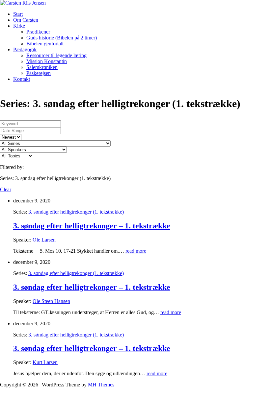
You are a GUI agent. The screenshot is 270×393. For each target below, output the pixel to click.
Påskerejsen (38, 73)
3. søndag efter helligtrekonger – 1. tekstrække (91, 225)
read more (135, 251)
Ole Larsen (44, 240)
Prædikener (38, 32)
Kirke (19, 26)
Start (18, 14)
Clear (5, 189)
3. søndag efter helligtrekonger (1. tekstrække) (76, 212)
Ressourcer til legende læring (56, 55)
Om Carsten (25, 20)
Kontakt (21, 79)
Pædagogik (25, 49)
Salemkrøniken (42, 67)
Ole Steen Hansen (51, 301)
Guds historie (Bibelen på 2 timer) (61, 37)
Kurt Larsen (45, 362)
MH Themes (101, 384)
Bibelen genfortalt (45, 43)
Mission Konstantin (46, 61)
